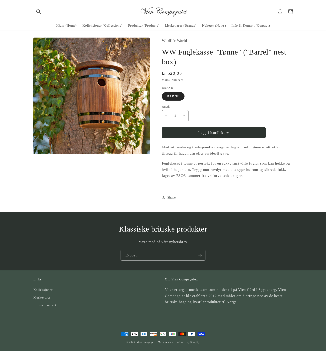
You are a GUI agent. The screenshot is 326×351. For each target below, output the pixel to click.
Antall (166, 106)
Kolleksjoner (43, 290)
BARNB (173, 96)
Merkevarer (42, 297)
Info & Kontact (44, 305)
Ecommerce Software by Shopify (181, 342)
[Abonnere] (200, 255)
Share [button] (171, 197)
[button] (38, 11)
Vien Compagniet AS (149, 342)
